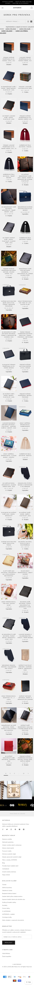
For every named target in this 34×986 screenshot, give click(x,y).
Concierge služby (7, 917)
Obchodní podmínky (8, 842)
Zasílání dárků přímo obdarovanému (12, 896)
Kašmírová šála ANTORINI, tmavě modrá (9, 176)
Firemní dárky (6, 908)
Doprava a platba (7, 839)
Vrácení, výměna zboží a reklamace (11, 845)
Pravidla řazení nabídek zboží (10, 866)
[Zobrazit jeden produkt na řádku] (28, 21)
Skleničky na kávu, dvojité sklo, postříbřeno (25, 543)
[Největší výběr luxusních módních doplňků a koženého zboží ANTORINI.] (17, 7)
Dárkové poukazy (7, 887)
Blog (3, 863)
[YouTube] (19, 829)
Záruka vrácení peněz (8, 848)
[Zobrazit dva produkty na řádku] (31, 21)
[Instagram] (11, 829)
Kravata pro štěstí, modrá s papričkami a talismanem (25, 485)
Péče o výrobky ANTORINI (9, 860)
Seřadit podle (12, 21)
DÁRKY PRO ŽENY (11, 29)
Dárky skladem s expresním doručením (13, 920)
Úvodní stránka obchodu (9, 872)
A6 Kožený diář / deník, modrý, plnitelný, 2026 (9, 395)
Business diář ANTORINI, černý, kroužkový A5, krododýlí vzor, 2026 (25, 605)
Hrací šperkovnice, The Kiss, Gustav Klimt (9, 603)
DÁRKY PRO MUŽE (24, 29)
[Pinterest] (15, 829)
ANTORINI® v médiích (8, 914)
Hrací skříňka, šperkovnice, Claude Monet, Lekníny (9, 455)
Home (11, 813)
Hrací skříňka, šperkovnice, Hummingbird (25, 425)
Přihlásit (8, 942)
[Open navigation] (2, 7)
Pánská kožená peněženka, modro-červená (25, 395)
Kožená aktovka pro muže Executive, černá (8, 543)
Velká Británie (6, 953)
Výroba (4, 884)
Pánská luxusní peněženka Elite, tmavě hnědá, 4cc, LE (8, 147)
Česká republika (6, 956)
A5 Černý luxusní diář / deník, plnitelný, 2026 (9, 117)
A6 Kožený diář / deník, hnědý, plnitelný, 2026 (25, 514)
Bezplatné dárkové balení (9, 893)
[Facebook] (2, 829)
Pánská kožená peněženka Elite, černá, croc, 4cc (8, 59)
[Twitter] (7, 829)
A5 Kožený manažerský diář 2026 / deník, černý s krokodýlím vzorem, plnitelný (25, 178)
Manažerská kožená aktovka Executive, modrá (25, 208)
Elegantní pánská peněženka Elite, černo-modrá (8, 366)
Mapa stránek (6, 875)
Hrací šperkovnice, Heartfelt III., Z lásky (9, 698)
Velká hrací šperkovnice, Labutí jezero (25, 572)
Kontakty (4, 905)
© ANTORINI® (17, 964)
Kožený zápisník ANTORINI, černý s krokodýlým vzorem (25, 698)
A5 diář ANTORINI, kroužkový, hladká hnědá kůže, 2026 (9, 485)
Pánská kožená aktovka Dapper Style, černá (25, 366)
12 (23, 773)
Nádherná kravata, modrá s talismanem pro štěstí (8, 667)
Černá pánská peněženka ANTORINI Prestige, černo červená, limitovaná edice (25, 335)
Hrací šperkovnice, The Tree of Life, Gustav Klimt (25, 303)
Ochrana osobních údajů (9, 854)
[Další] (28, 773)
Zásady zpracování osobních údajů (11, 857)
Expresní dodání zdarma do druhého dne (13, 899)
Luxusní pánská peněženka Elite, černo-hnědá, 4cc (25, 59)
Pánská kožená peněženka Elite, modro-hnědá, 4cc (25, 117)
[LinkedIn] (23, 829)
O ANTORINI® (6, 911)
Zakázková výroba (7, 890)
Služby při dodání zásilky (9, 902)
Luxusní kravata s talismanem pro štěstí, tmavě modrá (25, 636)
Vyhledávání (5, 869)
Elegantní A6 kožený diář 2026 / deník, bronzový (8, 514)
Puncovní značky (6, 851)
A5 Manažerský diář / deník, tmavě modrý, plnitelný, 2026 (9, 88)
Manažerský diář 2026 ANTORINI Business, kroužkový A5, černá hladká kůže (25, 272)
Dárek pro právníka (19, 813)
